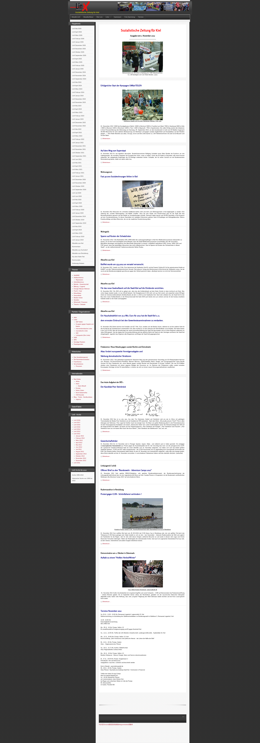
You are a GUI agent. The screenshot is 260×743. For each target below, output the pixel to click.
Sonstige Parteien (79, 342)
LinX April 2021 (77, 166)
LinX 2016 (77, 425)
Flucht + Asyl (78, 291)
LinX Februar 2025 (78, 65)
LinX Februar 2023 (78, 116)
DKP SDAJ (79, 322)
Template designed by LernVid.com (177, 721)
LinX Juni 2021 (77, 159)
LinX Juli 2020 (76, 193)
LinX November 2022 (79, 126)
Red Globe (77, 379)
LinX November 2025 (79, 48)
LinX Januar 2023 (77, 119)
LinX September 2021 (79, 156)
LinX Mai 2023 (76, 106)
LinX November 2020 (79, 183)
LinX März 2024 (77, 89)
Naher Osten (80, 390)
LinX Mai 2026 (76, 28)
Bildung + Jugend (79, 286)
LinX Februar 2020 (78, 209)
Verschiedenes (78, 364)
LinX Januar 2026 (77, 42)
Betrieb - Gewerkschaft (81, 284)
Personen (79, 366)
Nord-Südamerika (81, 392)
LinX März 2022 (77, 136)
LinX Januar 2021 (77, 176)
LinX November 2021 (79, 149)
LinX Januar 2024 (77, 95)
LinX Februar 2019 (78, 236)
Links (107, 17)
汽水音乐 (102, 724)
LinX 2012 (77, 433)
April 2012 (79, 442)
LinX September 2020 (79, 189)
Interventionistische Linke (84, 328)
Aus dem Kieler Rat (78, 256)
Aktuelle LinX (76, 17)
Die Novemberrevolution (81, 359)
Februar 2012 (80, 438)
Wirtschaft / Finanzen (80, 302)
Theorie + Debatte (79, 304)
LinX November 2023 (79, 102)
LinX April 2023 (77, 109)
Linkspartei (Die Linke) (83, 335)
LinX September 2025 (79, 55)
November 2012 (81, 458)
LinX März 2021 (77, 169)
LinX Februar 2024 (78, 92)
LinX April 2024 (77, 85)
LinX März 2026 (77, 35)
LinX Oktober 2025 (78, 52)
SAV (77, 333)
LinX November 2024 (79, 75)
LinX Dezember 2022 (79, 122)
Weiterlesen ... (107, 138)
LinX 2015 (77, 427)
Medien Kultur (78, 297)
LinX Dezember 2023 (79, 99)
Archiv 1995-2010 (77, 475)
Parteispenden (78, 344)
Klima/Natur (77, 293)
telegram (121, 724)
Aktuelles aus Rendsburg (80, 253)
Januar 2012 (80, 436)
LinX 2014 (77, 429)
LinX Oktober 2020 (78, 186)
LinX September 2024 (79, 79)
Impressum (117, 17)
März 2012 (79, 440)
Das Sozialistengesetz (81, 357)
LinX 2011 (77, 463)
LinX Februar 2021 (78, 173)
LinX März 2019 (77, 233)
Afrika (77, 381)
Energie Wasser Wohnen (82, 289)
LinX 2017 (77, 422)
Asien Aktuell (82, 386)
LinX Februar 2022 (78, 139)
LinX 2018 (77, 420)
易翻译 (130, 724)
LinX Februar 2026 (78, 38)
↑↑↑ (183, 716)
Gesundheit (77, 295)
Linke (75, 319)
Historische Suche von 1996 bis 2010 (82, 479)
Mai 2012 (79, 445)
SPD (75, 340)
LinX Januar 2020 (77, 213)
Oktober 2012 (80, 456)
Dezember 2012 (81, 460)
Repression (79, 280)
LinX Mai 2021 (76, 163)
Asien (77, 383)
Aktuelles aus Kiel (77, 243)
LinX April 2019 (77, 230)
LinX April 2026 (77, 32)
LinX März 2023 (77, 112)
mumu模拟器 (109, 724)
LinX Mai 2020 (76, 199)
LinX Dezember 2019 (79, 216)
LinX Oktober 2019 (78, 220)
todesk (126, 724)
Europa (78, 388)
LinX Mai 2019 (76, 226)
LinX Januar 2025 (77, 69)
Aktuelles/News (88, 17)
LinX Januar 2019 (77, 240)
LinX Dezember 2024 (79, 72)
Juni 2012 (79, 447)
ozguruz (78, 399)
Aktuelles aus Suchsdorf (80, 250)
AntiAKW (76, 275)
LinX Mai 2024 (76, 82)
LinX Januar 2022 (77, 142)
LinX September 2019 (79, 223)
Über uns (99, 17)
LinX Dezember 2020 (79, 179)
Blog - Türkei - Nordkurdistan (83, 397)
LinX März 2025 (77, 62)
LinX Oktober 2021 (78, 152)
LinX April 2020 (77, 203)
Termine (140, 17)
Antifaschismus (78, 277)
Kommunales (76, 260)
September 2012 (81, 454)
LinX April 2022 (77, 132)
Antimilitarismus (79, 282)
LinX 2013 (77, 431)
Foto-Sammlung (130, 17)
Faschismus (77, 362)
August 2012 (80, 451)
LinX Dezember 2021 (79, 146)
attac (75, 317)
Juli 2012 (79, 449)
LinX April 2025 (77, 59)
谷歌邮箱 (116, 724)
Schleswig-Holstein (78, 263)
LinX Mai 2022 (76, 129)
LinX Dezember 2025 (79, 45)
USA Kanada (80, 395)
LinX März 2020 (77, 206)
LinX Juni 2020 (77, 196)
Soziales (76, 300)
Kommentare (76, 246)
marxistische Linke (82, 331)
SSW (75, 337)
